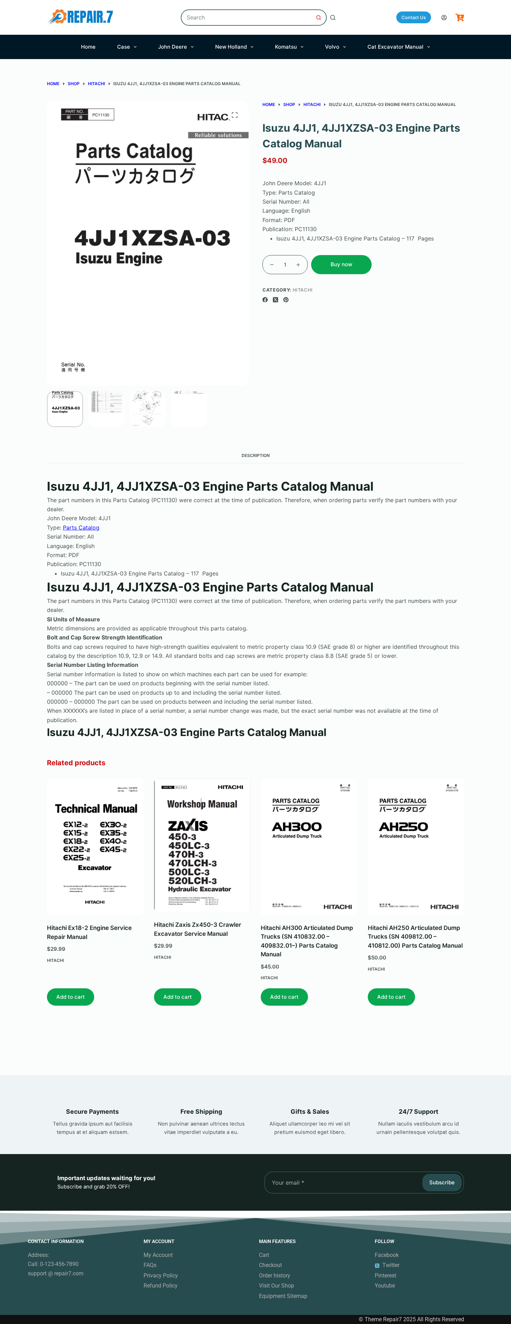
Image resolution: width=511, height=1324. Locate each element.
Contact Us (414, 17)
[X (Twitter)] (275, 299)
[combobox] (246, 17)
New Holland (231, 46)
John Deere (172, 46)
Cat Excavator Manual (395, 46)
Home (88, 46)
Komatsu (286, 46)
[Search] (332, 17)
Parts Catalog (81, 527)
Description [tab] (256, 455)
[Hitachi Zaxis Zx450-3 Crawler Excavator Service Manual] (202, 845)
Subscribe (442, 1182)
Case (123, 46)
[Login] (444, 17)
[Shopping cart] (459, 17)
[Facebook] (265, 299)
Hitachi (303, 290)
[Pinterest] (286, 299)
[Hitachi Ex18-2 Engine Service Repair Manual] (95, 846)
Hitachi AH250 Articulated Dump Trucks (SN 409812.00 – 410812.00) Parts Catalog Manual (415, 936)
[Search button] (318, 17)
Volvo (332, 46)
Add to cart (70, 997)
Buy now (341, 264)
